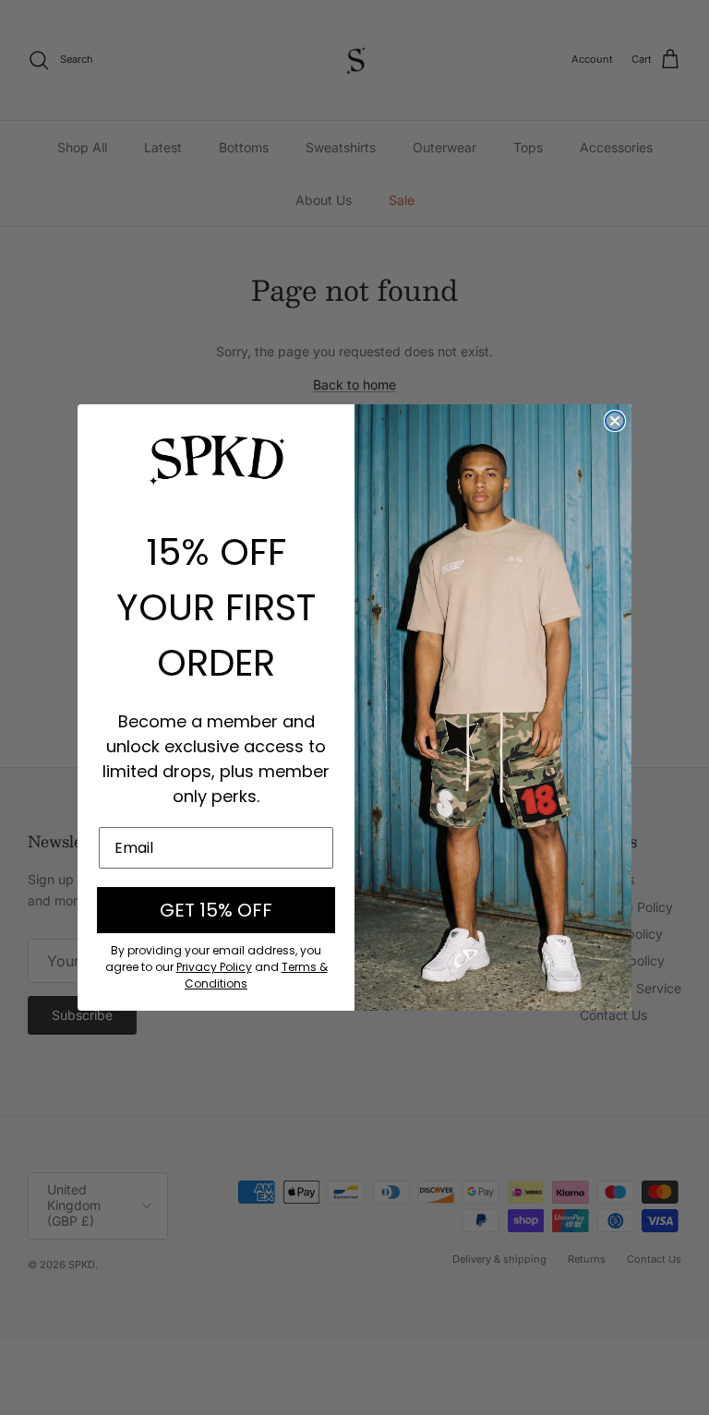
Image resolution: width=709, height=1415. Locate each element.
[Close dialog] (615, 421)
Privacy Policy (214, 967)
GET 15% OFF (216, 910)
